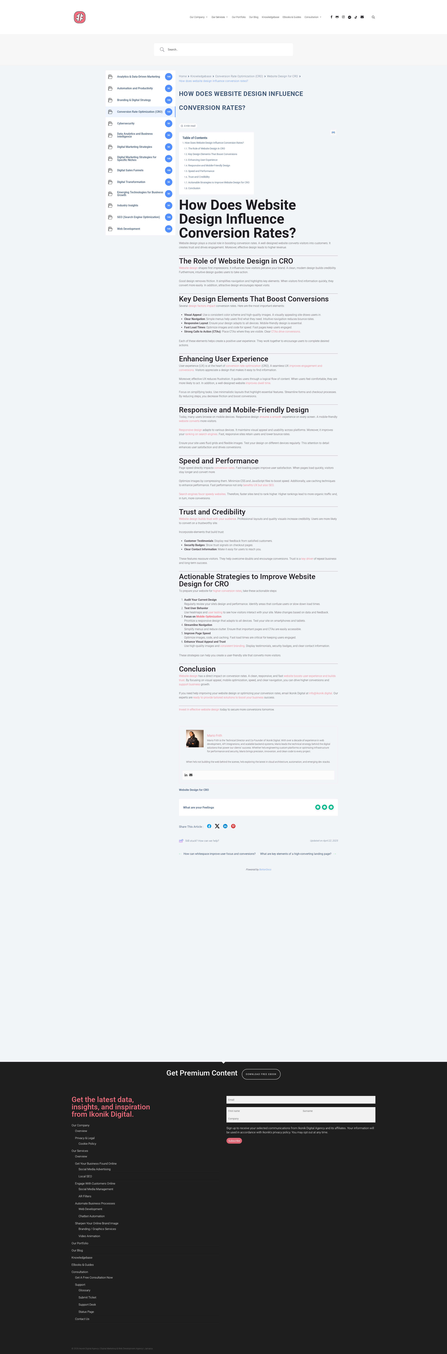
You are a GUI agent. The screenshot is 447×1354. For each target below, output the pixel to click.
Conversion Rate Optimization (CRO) (239, 76)
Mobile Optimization (208, 616)
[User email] (190, 775)
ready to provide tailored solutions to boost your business (228, 697)
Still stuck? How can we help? (202, 840)
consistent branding (232, 646)
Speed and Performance (201, 171)
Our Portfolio (80, 1243)
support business (189, 684)
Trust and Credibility (199, 176)
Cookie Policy (87, 1143)
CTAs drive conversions (285, 331)
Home (183, 76)
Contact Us (82, 1319)
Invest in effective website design (199, 709)
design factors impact (202, 306)
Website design (188, 268)
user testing (215, 612)
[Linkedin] (186, 775)
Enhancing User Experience (202, 159)
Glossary (84, 1290)
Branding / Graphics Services (97, 1229)
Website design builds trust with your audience (207, 519)
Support (80, 1284)
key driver (307, 558)
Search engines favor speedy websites (202, 494)
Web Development (90, 1209)
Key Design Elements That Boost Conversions (212, 154)
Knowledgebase (200, 76)
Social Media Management (96, 1189)
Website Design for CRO (282, 76)
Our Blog (77, 1250)
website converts (189, 421)
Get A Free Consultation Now (94, 1277)
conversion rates (224, 468)
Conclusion (194, 188)
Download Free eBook (261, 1074)
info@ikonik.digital (320, 693)
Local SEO (85, 1176)
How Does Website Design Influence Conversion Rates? (214, 142)
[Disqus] (258, 918)
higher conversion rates (227, 591)
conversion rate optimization (243, 365)
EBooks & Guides (83, 1264)
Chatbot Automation (92, 1216)
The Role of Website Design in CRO (206, 148)
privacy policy (281, 1132)
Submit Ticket (87, 1297)
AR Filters (85, 1196)
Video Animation (89, 1236)
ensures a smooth (271, 416)
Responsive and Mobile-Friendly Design (209, 165)
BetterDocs (265, 869)
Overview (81, 1131)
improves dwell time (258, 383)
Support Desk (87, 1304)
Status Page (86, 1311)
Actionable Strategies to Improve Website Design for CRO (219, 182)
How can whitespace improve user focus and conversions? (220, 853)
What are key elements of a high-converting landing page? (295, 853)
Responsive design (190, 430)
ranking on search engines (201, 434)
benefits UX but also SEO (258, 485)
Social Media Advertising (95, 1169)
